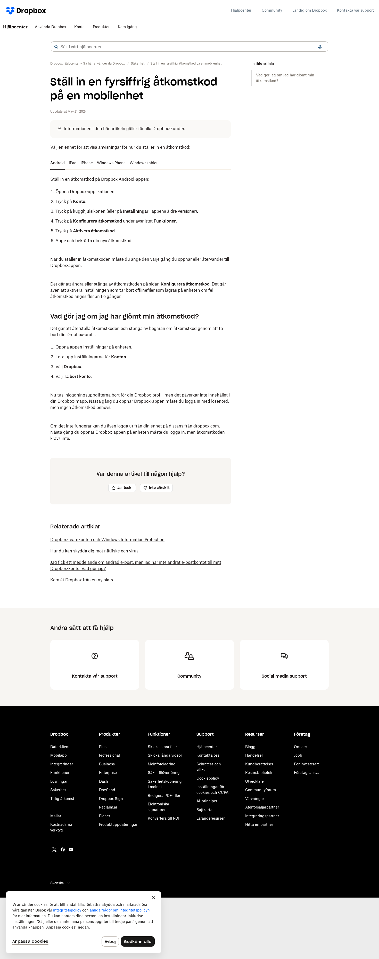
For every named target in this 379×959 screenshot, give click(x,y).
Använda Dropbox (50, 27)
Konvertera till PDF (164, 818)
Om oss (300, 746)
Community (272, 10)
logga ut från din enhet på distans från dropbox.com (168, 426)
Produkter (101, 27)
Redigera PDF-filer (164, 795)
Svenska (57, 883)
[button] (56, 47)
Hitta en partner (259, 824)
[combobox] (189, 47)
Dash (103, 781)
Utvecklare (254, 781)
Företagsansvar (307, 772)
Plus (102, 746)
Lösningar (59, 781)
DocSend (107, 790)
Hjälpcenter (241, 10)
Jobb (298, 755)
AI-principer (206, 801)
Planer (104, 816)
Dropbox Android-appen (124, 179)
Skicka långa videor (165, 755)
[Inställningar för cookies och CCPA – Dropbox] (83, 922)
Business (107, 764)
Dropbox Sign (111, 798)
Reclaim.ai (108, 807)
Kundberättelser (259, 764)
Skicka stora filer (162, 746)
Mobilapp (58, 755)
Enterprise (108, 772)
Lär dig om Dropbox (309, 10)
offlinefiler (145, 290)
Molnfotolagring (162, 764)
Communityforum (260, 790)
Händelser (254, 755)
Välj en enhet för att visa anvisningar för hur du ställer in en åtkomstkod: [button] (120, 147)
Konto (79, 27)
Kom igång (127, 27)
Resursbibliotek (258, 772)
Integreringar (61, 764)
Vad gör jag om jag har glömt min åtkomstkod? (285, 78)
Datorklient (60, 746)
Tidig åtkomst (62, 798)
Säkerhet (58, 790)
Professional (109, 755)
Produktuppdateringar (118, 824)
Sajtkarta (204, 809)
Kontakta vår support (355, 10)
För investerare (307, 764)
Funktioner (59, 772)
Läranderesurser (210, 818)
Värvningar (254, 798)
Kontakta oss (207, 755)
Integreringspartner (262, 816)
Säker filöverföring (164, 772)
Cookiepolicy (207, 778)
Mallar (55, 816)
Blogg (250, 746)
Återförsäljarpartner (262, 807)
